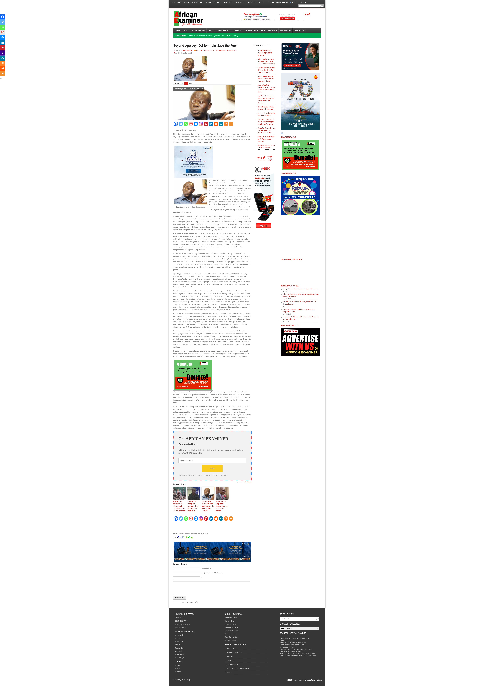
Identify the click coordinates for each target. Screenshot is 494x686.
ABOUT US (252, 2)
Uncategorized (231, 50)
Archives (228, 2)
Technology (299, 30)
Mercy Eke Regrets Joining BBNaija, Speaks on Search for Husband (266, 130)
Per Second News (231, 640)
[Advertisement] (211, 527)
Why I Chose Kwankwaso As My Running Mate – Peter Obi (266, 139)
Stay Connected (299, 2)
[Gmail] (191, 124)
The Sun (178, 645)
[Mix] (226, 124)
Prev (177, 83)
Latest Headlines (220, 50)
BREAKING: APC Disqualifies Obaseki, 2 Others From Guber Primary (222, 506)
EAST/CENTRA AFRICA (182, 624)
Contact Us (240, 2)
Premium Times (230, 634)
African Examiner (188, 50)
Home (177, 30)
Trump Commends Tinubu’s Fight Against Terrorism (265, 52)
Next (191, 83)
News (186, 30)
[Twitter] (181, 124)
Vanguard (178, 651)
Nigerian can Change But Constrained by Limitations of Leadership (192, 506)
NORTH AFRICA (180, 627)
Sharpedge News (230, 624)
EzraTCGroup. (186, 680)
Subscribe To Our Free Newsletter (187, 2)
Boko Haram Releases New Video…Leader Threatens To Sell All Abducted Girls (179, 506)
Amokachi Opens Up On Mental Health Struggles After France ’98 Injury (266, 121)
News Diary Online (231, 627)
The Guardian (179, 635)
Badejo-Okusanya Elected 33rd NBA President (266, 146)
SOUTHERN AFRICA (181, 621)
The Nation (179, 641)
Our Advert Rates (213, 2)
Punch (177, 638)
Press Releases (251, 30)
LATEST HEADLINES (261, 46)
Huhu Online (229, 621)
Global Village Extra (231, 631)
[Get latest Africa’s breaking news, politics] (185, 18)
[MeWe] (221, 124)
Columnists (285, 30)
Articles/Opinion (269, 30)
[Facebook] (176, 124)
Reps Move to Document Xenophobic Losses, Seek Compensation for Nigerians (266, 99)
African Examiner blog (278, 2)
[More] (231, 124)
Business (178, 672)
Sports (211, 30)
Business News (198, 30)
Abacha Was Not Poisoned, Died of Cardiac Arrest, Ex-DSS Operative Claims (266, 88)
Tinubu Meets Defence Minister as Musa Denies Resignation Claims (266, 78)
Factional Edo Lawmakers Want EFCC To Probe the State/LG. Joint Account (208, 506)
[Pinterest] (206, 124)
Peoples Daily (179, 648)
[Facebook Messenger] (196, 124)
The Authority (179, 654)
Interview (236, 30)
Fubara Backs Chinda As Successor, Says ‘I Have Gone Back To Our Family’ (213, 36)
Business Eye (179, 658)
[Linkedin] (211, 124)
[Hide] (1, 78)
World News (223, 30)
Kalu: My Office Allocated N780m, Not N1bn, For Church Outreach (266, 70)
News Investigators (231, 637)
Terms (261, 2)
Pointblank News (231, 618)
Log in (320, 680)
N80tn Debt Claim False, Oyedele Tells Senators (266, 108)
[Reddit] (216, 124)
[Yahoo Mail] (2, 52)
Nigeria (177, 665)
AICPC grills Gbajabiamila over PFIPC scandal (266, 114)
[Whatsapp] (186, 124)
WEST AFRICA (179, 618)
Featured (211, 50)
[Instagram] (201, 124)
